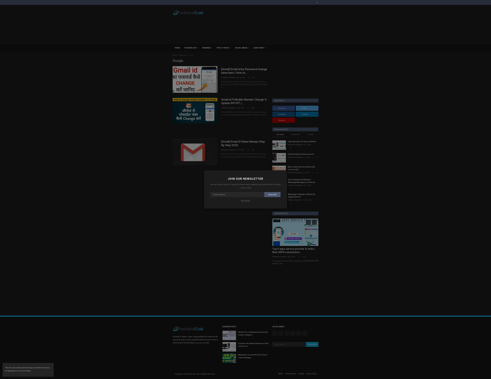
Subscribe (272, 194)
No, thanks (245, 200)
